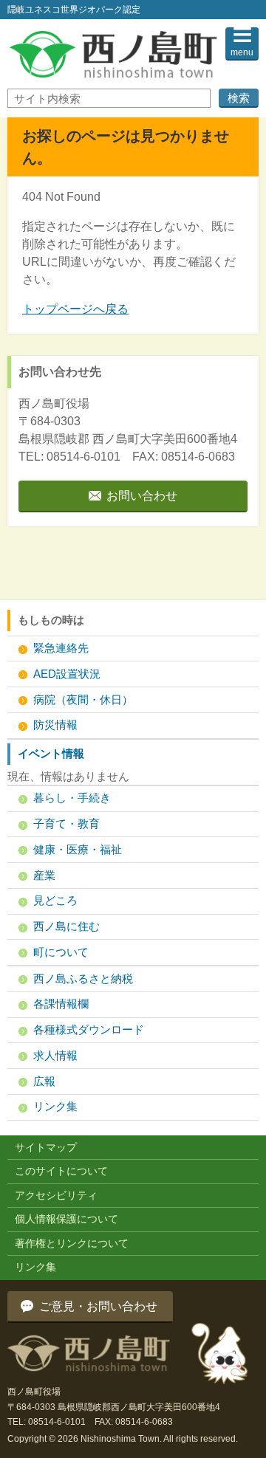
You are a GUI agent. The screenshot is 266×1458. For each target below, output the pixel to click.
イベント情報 (51, 753)
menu (242, 52)
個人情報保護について (66, 1219)
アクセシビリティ (56, 1195)
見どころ (55, 900)
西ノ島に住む (66, 926)
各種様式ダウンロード (88, 1029)
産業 (44, 875)
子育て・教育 (66, 823)
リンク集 (55, 1106)
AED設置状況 (66, 673)
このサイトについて (61, 1171)
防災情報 (55, 724)
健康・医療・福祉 (77, 849)
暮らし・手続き (72, 797)
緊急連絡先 (61, 648)
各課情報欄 (61, 1003)
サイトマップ (46, 1147)
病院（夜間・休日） (83, 699)
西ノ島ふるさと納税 (83, 978)
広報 (44, 1081)
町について (61, 952)
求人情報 (55, 1055)
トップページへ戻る (75, 309)
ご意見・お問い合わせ (98, 1306)
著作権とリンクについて (72, 1243)
